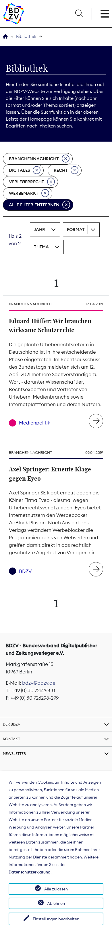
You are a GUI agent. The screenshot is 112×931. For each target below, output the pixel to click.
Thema (41, 247)
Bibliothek (26, 36)
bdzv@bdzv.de (38, 683)
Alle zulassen (56, 889)
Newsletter (14, 753)
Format (76, 229)
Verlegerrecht (26, 181)
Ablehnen (56, 903)
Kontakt (11, 738)
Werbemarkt (23, 193)
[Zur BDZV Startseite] (5, 36)
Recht (61, 170)
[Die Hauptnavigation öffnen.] (105, 14)
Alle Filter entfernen (34, 204)
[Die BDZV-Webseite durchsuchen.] (79, 14)
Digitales (19, 170)
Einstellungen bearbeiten (56, 919)
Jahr (39, 229)
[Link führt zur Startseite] (13, 13)
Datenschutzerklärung (30, 872)
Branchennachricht (34, 158)
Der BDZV (11, 724)
